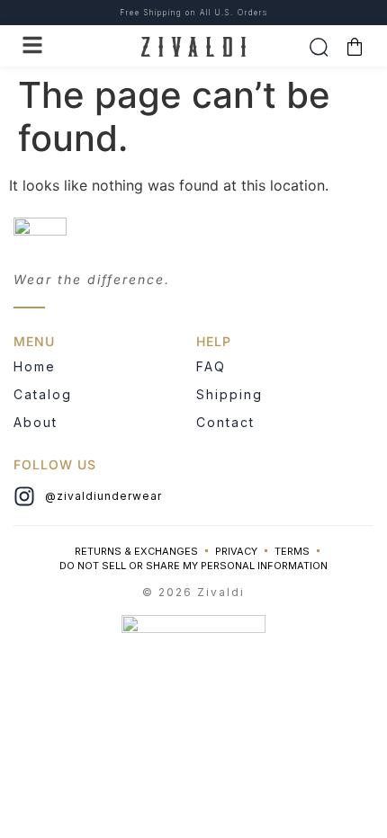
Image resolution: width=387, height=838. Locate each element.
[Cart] (354, 47)
